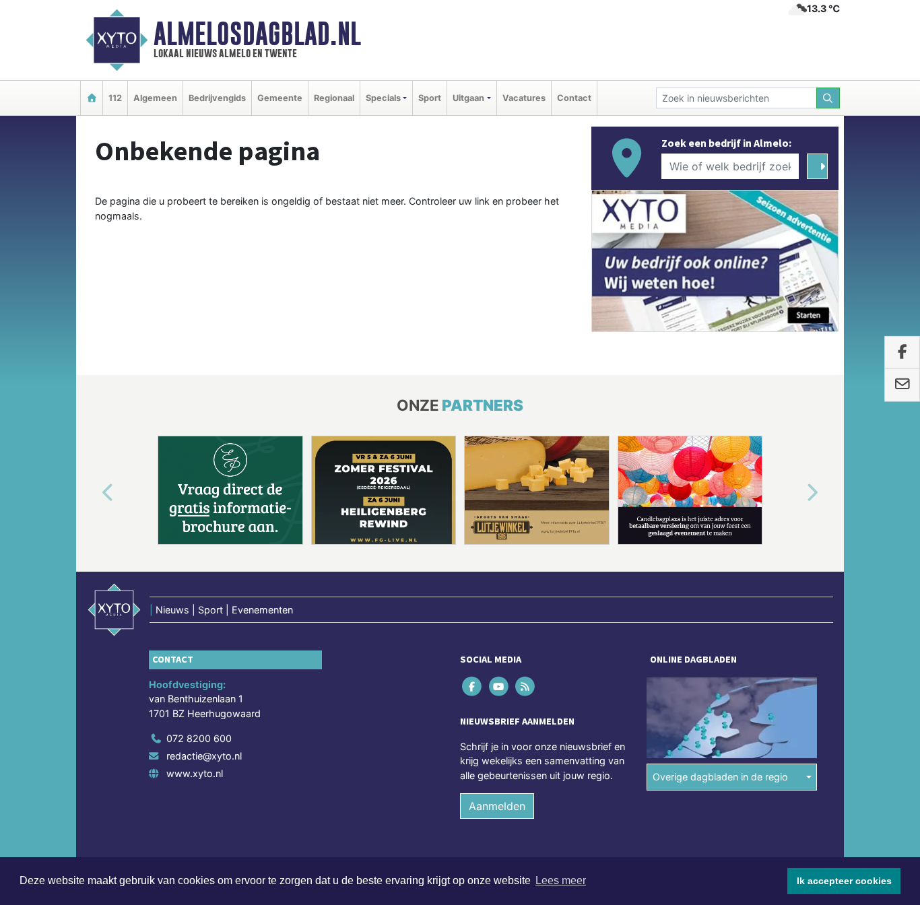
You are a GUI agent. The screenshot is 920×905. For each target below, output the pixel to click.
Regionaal (334, 98)
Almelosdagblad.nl (257, 34)
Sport (429, 98)
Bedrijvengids (217, 98)
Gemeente (279, 98)
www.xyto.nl (194, 773)
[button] (92, 493)
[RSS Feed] (526, 686)
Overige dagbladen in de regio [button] (720, 776)
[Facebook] (473, 686)
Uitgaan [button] (468, 98)
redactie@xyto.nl (204, 756)
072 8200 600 (199, 738)
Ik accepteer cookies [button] (844, 880)
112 (115, 98)
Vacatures (524, 98)
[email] (902, 385)
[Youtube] (499, 686)
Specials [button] (383, 98)
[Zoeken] (828, 98)
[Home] (92, 98)
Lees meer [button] (560, 880)
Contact (574, 98)
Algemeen (155, 98)
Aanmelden (497, 806)
